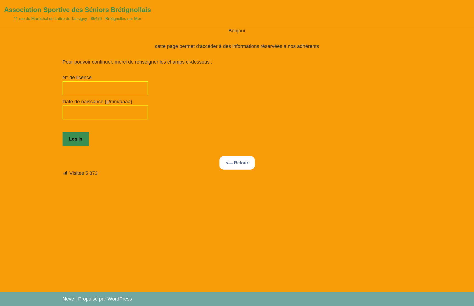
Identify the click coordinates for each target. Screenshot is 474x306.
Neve (68, 299)
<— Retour (237, 163)
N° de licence (77, 77)
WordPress (120, 299)
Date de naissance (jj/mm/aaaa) (97, 101)
